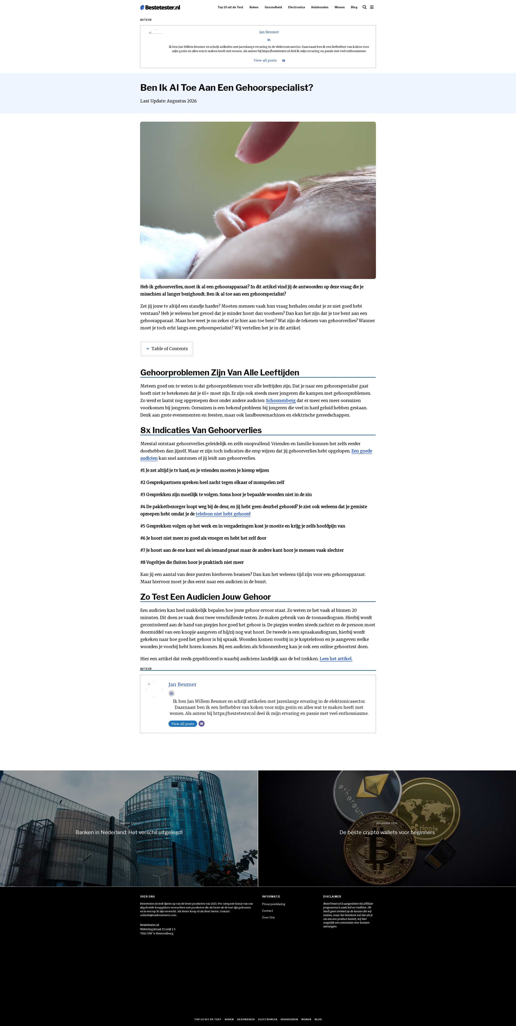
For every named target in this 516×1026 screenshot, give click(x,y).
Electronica (296, 7)
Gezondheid (273, 7)
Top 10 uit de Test (230, 7)
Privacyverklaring (273, 904)
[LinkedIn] (269, 40)
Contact (267, 910)
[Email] (284, 60)
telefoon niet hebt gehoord (223, 513)
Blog (354, 7)
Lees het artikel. (336, 658)
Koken (254, 7)
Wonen (340, 7)
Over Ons (268, 917)
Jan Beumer (269, 32)
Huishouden (319, 7)
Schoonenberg (281, 400)
